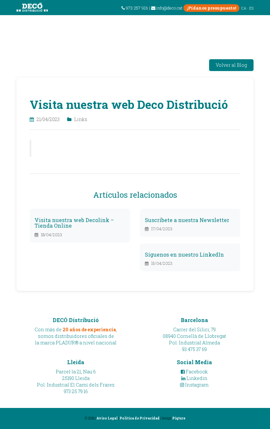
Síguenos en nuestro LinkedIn (184, 254)
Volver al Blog (231, 65)
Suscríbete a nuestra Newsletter (187, 219)
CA (243, 8)
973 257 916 (136, 8)
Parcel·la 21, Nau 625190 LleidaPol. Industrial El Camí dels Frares (76, 378)
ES (251, 8)
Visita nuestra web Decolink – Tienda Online (74, 222)
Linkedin (196, 378)
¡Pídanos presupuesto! (211, 8)
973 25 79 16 (76, 391)
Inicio (45, 148)
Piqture (178, 418)
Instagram (196, 385)
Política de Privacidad (140, 418)
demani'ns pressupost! (224, 31)
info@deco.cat (169, 8)
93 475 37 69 (194, 349)
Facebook (196, 371)
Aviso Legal (107, 418)
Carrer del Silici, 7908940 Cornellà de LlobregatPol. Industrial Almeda (194, 336)
